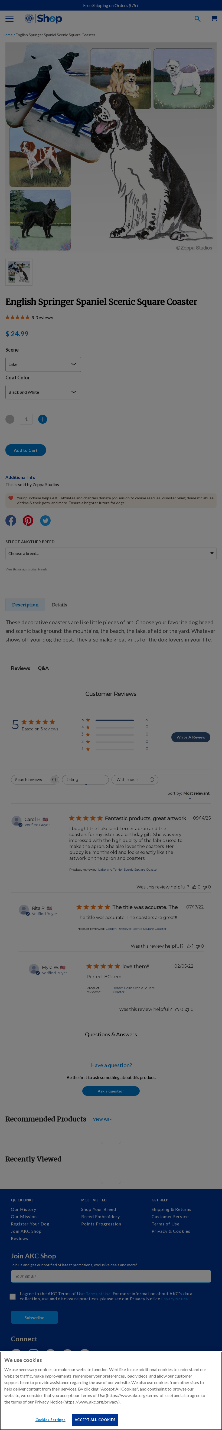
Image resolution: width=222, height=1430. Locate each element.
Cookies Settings (50, 1420)
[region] (111, 1390)
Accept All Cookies (95, 1420)
